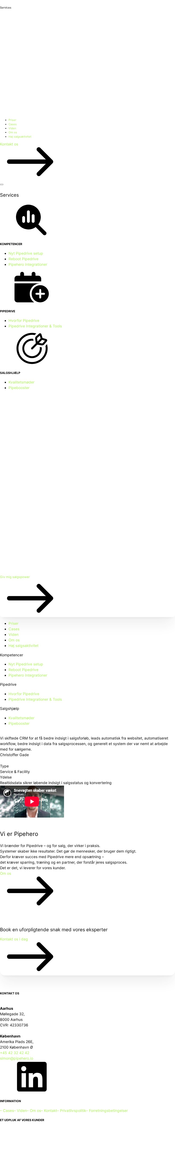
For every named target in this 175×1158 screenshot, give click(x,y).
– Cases (7, 1110)
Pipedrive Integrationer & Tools (35, 326)
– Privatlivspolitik (71, 1110)
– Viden (20, 1110)
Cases (13, 124)
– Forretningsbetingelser (107, 1110)
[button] (87, 160)
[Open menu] (1, 184)
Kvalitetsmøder (21, 382)
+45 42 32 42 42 (14, 1052)
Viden (12, 128)
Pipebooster (19, 387)
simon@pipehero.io (16, 1058)
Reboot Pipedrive (23, 259)
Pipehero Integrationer (28, 264)
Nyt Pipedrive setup (26, 253)
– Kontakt (49, 1110)
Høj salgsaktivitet (20, 136)
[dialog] (87, 673)
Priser (12, 120)
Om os (13, 132)
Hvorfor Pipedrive (24, 320)
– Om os (34, 1110)
